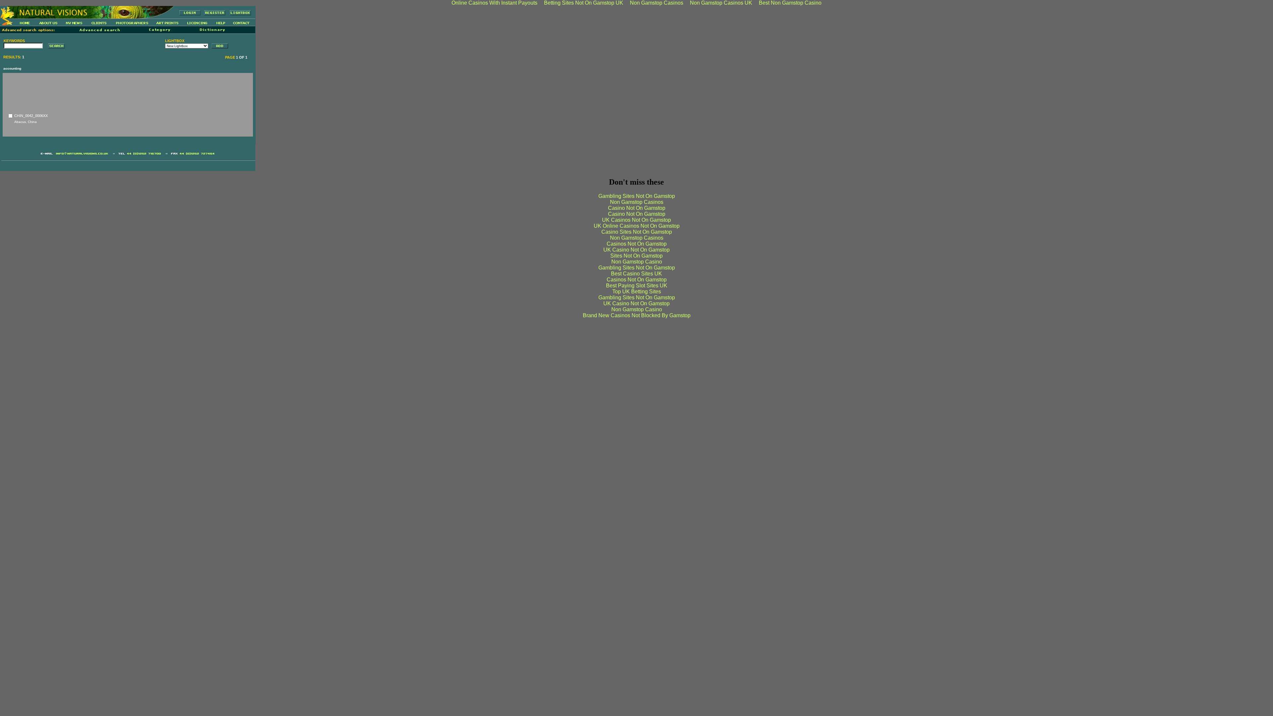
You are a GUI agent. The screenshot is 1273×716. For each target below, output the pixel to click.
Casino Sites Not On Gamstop (636, 232)
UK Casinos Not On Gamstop (636, 220)
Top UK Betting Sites (636, 291)
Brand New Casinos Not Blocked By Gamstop (637, 315)
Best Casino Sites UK (636, 273)
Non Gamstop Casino (636, 262)
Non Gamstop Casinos (636, 202)
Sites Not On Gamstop (636, 256)
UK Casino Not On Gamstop (636, 250)
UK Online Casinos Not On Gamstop (637, 226)
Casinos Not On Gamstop (637, 244)
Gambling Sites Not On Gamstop (636, 196)
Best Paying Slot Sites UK (636, 285)
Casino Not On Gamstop (636, 208)
